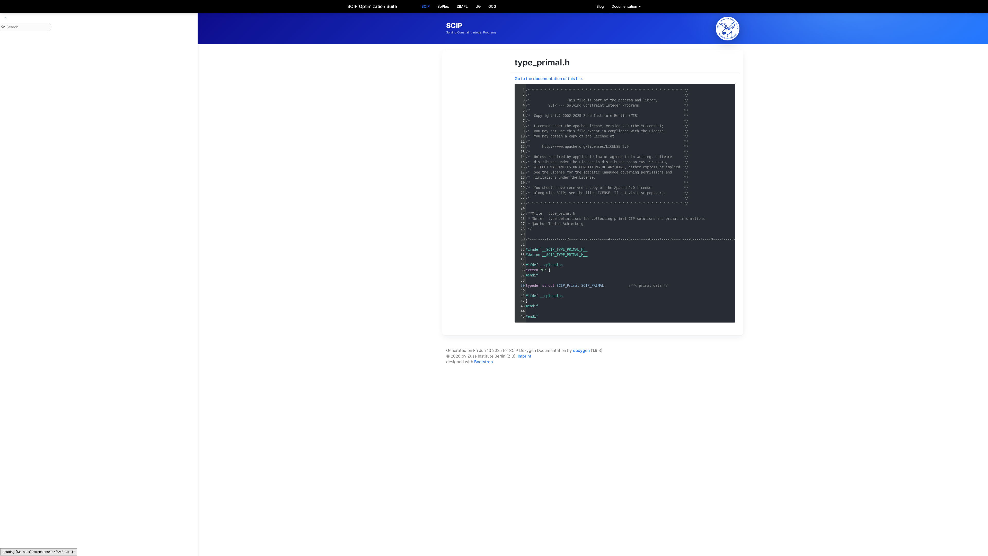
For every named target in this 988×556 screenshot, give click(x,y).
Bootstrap (483, 361)
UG (478, 6)
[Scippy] (727, 28)
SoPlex (443, 6)
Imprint (524, 356)
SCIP (425, 6)
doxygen (581, 350)
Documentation (625, 6)
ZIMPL (462, 6)
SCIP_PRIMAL (592, 285)
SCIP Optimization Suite (372, 6)
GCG (492, 6)
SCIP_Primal (568, 285)
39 (519, 285)
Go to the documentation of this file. (549, 78)
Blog (600, 6)
